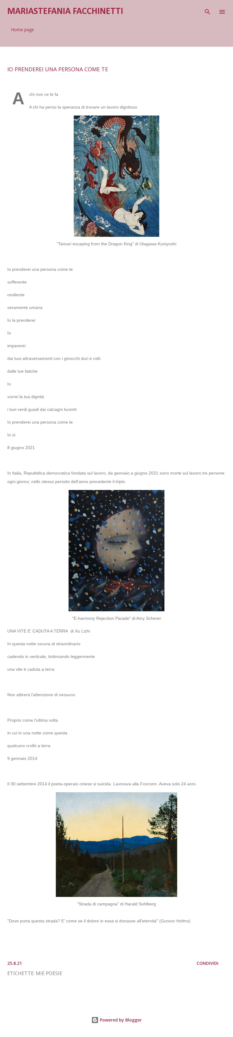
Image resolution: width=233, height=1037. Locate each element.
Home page (22, 29)
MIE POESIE (49, 973)
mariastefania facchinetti (65, 11)
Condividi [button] (207, 963)
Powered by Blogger (120, 1020)
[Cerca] (207, 11)
